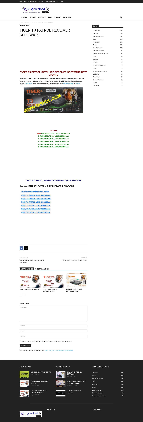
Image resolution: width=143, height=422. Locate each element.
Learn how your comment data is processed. (59, 350)
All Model (67, 17)
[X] (26, 248)
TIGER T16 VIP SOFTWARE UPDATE (30, 289)
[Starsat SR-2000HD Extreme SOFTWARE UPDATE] (60, 383)
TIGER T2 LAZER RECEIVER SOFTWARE (74, 260)
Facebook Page (68, 83)
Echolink (41, 17)
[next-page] (24, 295)
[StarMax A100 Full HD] (60, 393)
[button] (121, 17)
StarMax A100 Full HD (74, 391)
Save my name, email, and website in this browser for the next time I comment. (47, 341)
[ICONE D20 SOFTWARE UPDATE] (24, 374)
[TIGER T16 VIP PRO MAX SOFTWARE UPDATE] (53, 280)
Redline (33, 17)
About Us (26, 1)
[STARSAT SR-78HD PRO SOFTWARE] (60, 374)
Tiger (50, 17)
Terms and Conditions (51, 1)
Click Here (28, 83)
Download (27, 22)
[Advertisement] (88, 9)
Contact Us (41, 1)
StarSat (58, 17)
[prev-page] (21, 295)
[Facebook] (21, 248)
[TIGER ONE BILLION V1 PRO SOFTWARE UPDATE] (76, 280)
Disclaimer (61, 1)
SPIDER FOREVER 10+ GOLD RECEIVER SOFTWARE (32, 261)
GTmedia (24, 17)
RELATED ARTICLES (27, 269)
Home (21, 1)
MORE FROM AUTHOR (42, 269)
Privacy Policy (33, 1)
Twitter (78, 83)
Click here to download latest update (35, 191)
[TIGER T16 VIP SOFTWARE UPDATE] (30, 280)
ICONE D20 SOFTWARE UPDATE (41, 372)
